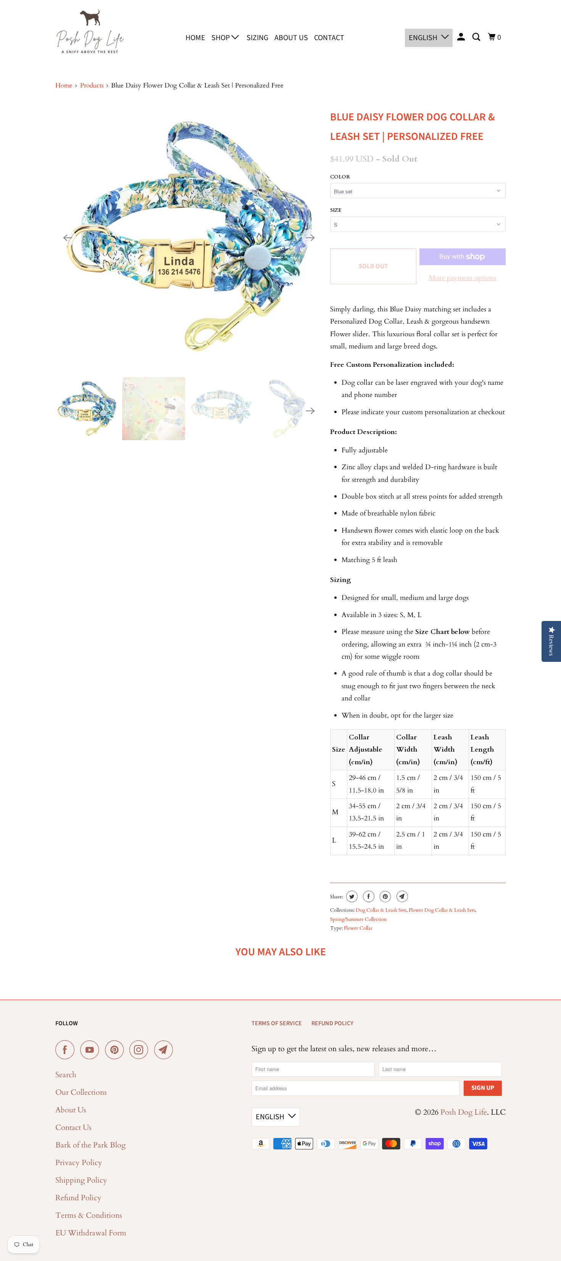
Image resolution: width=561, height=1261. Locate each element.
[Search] (477, 37)
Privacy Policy (78, 1162)
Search (65, 1075)
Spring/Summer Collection (358, 919)
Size (336, 210)
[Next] (310, 237)
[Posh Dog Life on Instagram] (140, 1049)
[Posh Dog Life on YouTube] (91, 1049)
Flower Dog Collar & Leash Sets (442, 910)
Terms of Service (276, 1023)
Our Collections (81, 1092)
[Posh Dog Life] (89, 36)
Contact (329, 37)
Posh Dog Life (463, 1112)
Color (340, 176)
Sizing (257, 37)
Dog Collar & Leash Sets (381, 910)
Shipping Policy (81, 1180)
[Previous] (67, 237)
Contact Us (73, 1127)
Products (92, 85)
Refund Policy (78, 1198)
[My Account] (462, 37)
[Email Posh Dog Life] (165, 1049)
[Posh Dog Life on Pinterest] (116, 1049)
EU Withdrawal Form (90, 1233)
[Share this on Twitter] (351, 896)
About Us (291, 37)
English (423, 37)
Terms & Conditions (88, 1215)
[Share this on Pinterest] (384, 896)
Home (195, 37)
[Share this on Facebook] (367, 896)
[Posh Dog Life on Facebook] (66, 1049)
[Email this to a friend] (401, 896)
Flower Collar (358, 928)
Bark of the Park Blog (90, 1145)
